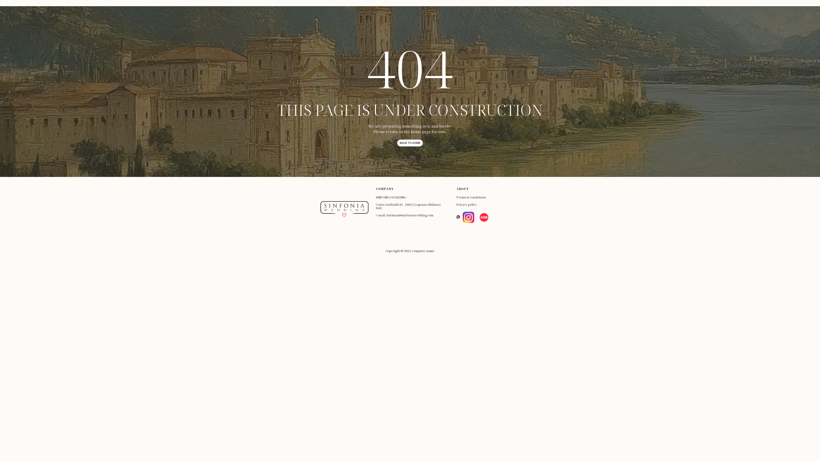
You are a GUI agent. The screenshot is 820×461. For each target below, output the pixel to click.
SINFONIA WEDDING (391, 197)
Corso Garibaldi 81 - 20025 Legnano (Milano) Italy (408, 206)
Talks (319, 3)
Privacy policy (466, 204)
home (270, 3)
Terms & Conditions (471, 197)
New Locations (295, 3)
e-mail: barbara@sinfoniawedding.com (404, 215)
